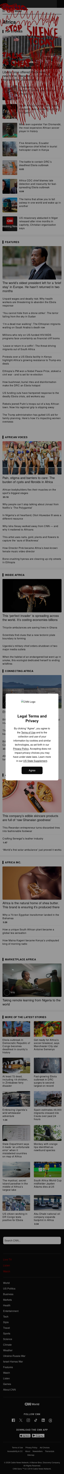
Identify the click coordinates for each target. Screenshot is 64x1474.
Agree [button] (32, 770)
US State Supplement (35, 761)
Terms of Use (28, 732)
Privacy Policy (21, 748)
